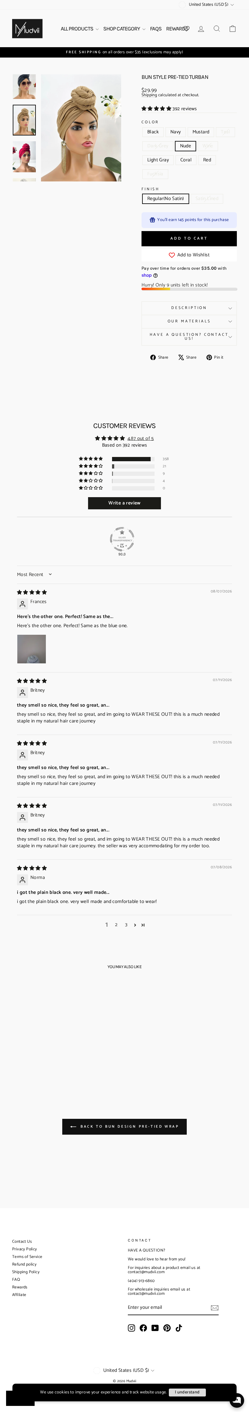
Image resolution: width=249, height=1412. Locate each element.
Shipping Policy (25, 1272)
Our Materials (189, 321)
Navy (175, 132)
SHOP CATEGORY (122, 28)
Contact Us (22, 1241)
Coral (186, 160)
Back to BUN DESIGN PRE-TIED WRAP (129, 1126)
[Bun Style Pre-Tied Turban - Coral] (38, 1067)
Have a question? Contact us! (189, 337)
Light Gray (158, 160)
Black (153, 132)
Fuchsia (155, 174)
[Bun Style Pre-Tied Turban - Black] (17, 1060)
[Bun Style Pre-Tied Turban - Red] (46, 1067)
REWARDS (177, 28)
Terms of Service (27, 1257)
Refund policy (24, 1264)
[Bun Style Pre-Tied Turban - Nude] (58, 1060)
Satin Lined (207, 199)
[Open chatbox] (237, 1400)
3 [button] (126, 925)
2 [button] (116, 925)
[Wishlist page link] (186, 29)
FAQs (155, 28)
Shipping (149, 95)
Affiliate (19, 1295)
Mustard (201, 132)
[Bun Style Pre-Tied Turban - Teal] (42, 1060)
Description (189, 308)
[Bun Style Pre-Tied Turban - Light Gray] (29, 1067)
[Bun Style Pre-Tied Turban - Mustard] (33, 1060)
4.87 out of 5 (141, 438)
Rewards (20, 1287)
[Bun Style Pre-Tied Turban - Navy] (25, 1060)
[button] (157, 109)
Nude (185, 146)
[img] (32, 592)
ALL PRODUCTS (77, 28)
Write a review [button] (124, 503)
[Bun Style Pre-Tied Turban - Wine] (21, 1067)
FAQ (16, 1280)
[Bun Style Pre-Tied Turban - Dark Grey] (50, 1060)
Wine (208, 146)
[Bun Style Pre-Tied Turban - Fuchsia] (54, 1067)
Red (207, 160)
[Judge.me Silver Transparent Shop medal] (122, 539)
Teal (225, 132)
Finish (150, 189)
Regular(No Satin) (165, 199)
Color (150, 123)
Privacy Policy (24, 1249)
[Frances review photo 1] (31, 649)
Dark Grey (158, 146)
